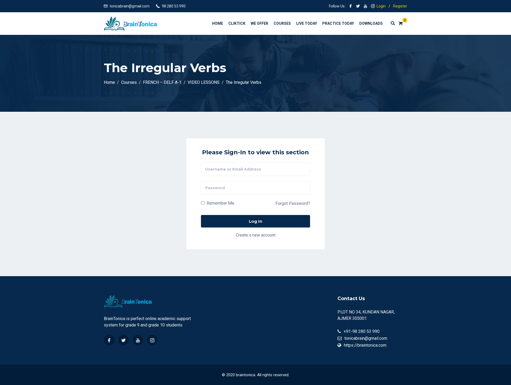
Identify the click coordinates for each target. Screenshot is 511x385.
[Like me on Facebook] (350, 6)
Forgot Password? (292, 203)
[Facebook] (109, 340)
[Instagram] (152, 340)
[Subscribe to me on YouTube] (365, 6)
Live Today (306, 23)
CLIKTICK (236, 23)
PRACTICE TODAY (338, 23)
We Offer (259, 23)
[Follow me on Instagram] (373, 6)
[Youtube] (138, 340)
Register (400, 6)
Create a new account (255, 235)
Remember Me (219, 203)
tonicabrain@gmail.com (130, 6)
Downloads (371, 23)
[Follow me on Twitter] (358, 6)
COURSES (282, 23)
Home (217, 23)
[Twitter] (123, 340)
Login (381, 6)
